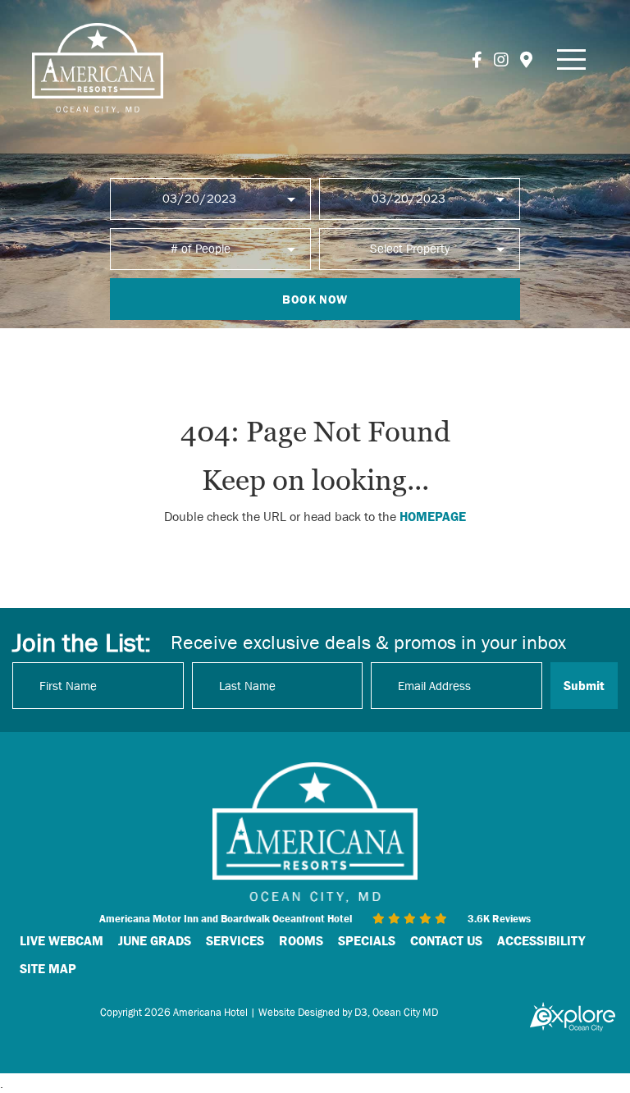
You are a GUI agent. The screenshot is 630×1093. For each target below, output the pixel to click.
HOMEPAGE (432, 516)
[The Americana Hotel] (97, 68)
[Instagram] (501, 60)
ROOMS (301, 940)
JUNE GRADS (154, 940)
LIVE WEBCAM (61, 940)
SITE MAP (48, 968)
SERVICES (235, 940)
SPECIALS (366, 940)
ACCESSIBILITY (541, 940)
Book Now (314, 299)
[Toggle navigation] (571, 59)
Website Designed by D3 (313, 1012)
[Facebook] (477, 60)
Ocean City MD (405, 1012)
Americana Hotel (210, 1012)
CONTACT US (446, 940)
